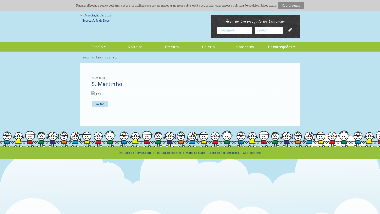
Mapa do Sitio (195, 153)
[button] (106, 93)
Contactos (245, 46)
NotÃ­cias (96, 57)
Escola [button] (97, 46)
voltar (100, 104)
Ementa (172, 46)
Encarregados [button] (280, 46)
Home (86, 57)
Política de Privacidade (135, 153)
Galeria (208, 46)
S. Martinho (110, 57)
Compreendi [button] (291, 5)
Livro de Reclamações (223, 153)
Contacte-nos (252, 153)
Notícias (135, 46)
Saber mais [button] (268, 5)
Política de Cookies (168, 153)
